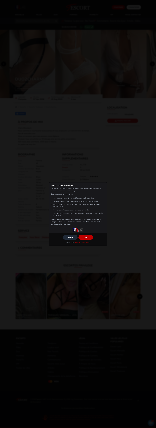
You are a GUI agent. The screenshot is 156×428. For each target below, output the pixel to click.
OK (86, 237)
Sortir (70, 237)
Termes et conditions (82, 242)
